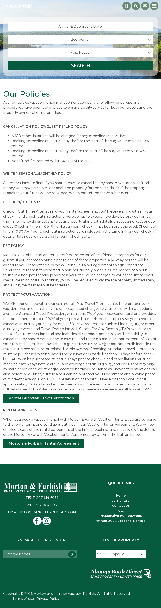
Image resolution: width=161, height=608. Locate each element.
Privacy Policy (48, 599)
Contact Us (121, 506)
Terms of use (23, 599)
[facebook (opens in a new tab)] (37, 521)
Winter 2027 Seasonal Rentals (120, 521)
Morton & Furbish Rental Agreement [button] (44, 443)
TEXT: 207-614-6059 (42, 498)
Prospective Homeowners (121, 516)
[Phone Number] (126, 6)
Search (80, 65)
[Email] (145, 6)
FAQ (120, 511)
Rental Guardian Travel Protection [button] (41, 398)
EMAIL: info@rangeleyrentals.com (42, 512)
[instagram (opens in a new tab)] (46, 521)
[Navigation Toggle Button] (154, 6)
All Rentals (120, 500)
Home (121, 495)
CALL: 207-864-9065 (41, 505)
